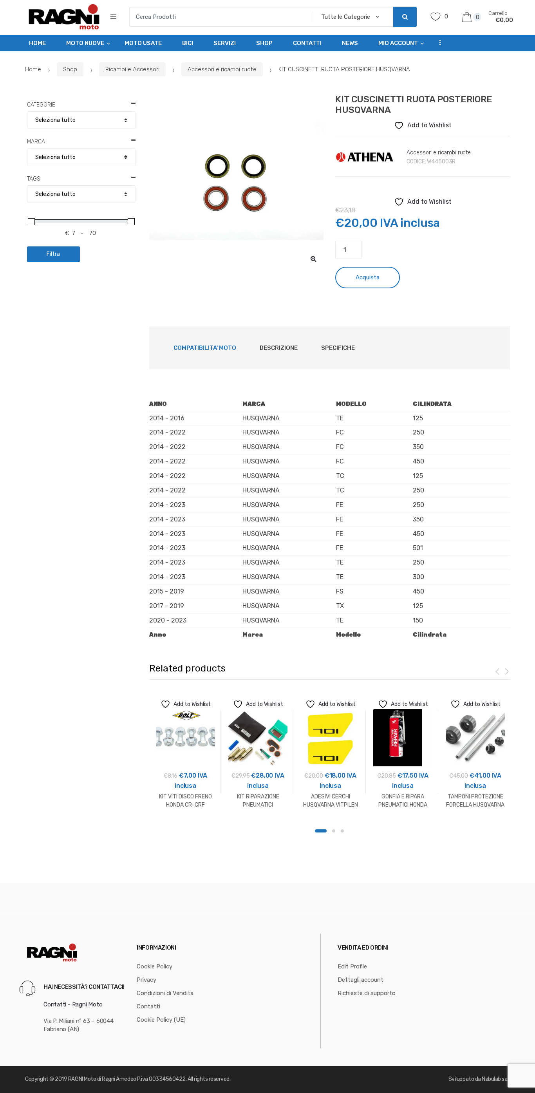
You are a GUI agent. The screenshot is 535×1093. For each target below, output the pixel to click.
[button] (313, 258)
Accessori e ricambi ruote (222, 69)
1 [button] (321, 830)
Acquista (368, 277)
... (438, 42)
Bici (187, 43)
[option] (236, 181)
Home (37, 43)
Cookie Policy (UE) (161, 1019)
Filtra (53, 254)
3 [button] (342, 830)
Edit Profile (352, 966)
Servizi (224, 43)
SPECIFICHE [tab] (338, 347)
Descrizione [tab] (279, 347)
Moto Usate (143, 43)
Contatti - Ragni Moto (72, 1004)
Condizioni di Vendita (165, 993)
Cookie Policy (154, 966)
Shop (264, 43)
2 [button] (333, 830)
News (350, 43)
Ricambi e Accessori (132, 69)
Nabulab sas (496, 1079)
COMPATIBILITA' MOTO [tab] (205, 347)
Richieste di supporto (367, 993)
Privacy (146, 979)
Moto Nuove (85, 43)
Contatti (307, 43)
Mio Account (398, 43)
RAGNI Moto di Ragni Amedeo (102, 1079)
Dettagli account (360, 979)
